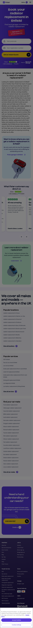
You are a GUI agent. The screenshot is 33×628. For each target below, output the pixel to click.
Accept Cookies (16, 620)
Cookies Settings (16, 624)
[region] (16, 618)
